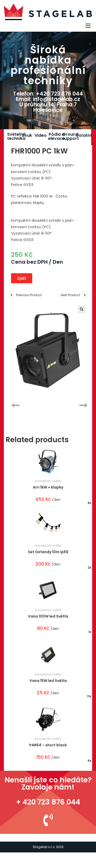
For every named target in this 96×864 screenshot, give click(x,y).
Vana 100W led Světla (48, 616)
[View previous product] (11, 295)
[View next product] (84, 295)
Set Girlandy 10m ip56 (48, 551)
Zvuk (27, 135)
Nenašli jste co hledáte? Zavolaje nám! (48, 783)
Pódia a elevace (56, 136)
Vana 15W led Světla (48, 680)
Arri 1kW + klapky (48, 487)
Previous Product (29, 295)
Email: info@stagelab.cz (48, 99)
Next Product (70, 295)
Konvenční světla (48, 481)
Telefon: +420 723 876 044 (48, 93)
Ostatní (84, 135)
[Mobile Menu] (89, 25)
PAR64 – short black (48, 745)
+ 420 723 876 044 (48, 802)
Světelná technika (16, 136)
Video (41, 135)
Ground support (70, 136)
